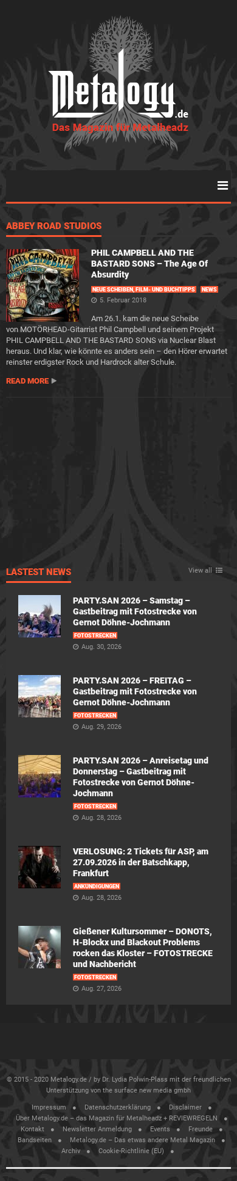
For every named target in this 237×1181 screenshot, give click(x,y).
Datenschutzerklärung (117, 1107)
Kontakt (32, 1129)
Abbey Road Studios (53, 226)
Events (160, 1129)
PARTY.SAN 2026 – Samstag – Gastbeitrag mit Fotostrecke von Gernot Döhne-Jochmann (135, 611)
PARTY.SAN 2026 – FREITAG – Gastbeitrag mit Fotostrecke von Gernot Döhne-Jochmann (135, 691)
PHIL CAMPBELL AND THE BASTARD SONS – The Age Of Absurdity (149, 263)
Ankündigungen (96, 886)
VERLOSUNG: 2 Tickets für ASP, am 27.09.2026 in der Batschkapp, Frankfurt (140, 862)
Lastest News (38, 572)
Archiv (70, 1151)
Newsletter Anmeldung (97, 1129)
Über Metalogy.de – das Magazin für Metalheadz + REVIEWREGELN (117, 1118)
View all (200, 570)
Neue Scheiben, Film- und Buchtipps (143, 290)
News (209, 290)
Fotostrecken (95, 636)
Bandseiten (35, 1140)
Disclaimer (185, 1107)
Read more (27, 381)
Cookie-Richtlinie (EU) (131, 1151)
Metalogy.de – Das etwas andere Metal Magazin (142, 1140)
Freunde (200, 1129)
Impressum (49, 1107)
